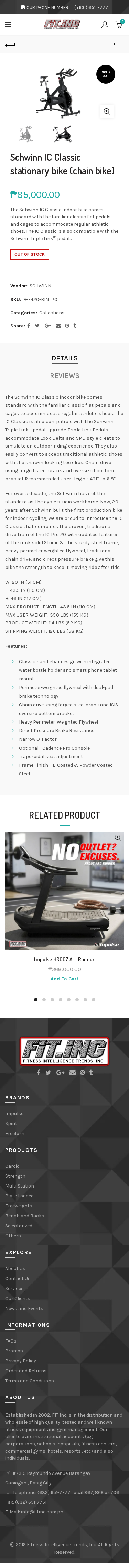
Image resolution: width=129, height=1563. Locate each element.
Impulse (14, 1114)
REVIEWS (64, 376)
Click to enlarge (107, 111)
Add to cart (64, 979)
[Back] (10, 44)
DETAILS (65, 358)
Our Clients (17, 1298)
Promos (14, 1351)
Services (14, 1288)
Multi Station (19, 1186)
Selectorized (18, 1226)
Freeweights (18, 1206)
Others (13, 1236)
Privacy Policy (20, 1361)
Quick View (118, 838)
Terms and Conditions (29, 1381)
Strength (15, 1176)
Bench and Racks (24, 1216)
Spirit (11, 1123)
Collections (52, 313)
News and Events (24, 1308)
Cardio (12, 1166)
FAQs (11, 1341)
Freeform (15, 1133)
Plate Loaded (19, 1196)
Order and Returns (26, 1371)
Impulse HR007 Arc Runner (64, 959)
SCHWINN (40, 286)
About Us (15, 1269)
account (105, 25)
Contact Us (18, 1278)
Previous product (118, 44)
